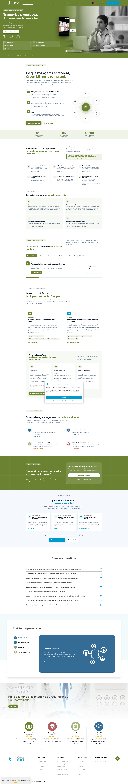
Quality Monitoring (62, 761)
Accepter (64, 397)
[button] (111, 738)
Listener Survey (94, 738)
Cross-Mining (47, 738)
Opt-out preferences (57, 400)
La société (41, 766)
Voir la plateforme (49, 123)
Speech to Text (37, 272)
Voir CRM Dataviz (32, 342)
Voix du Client (61, 766)
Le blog (40, 769)
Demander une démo (12, 31)
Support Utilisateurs (101, 764)
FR (95, 3)
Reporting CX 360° (62, 769)
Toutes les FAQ (73, 539)
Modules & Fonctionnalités (18, 55)
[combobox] (94, 2)
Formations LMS (61, 772)
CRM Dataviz (81, 769)
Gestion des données (63, 774)
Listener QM (25, 738)
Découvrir (47, 662)
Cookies (45, 781)
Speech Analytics (62, 764)
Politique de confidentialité (34, 781)
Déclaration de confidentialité (68, 400)
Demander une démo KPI (73, 342)
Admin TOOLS (81, 774)
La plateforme (42, 761)
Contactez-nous (113, 3)
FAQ (39, 772)
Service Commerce (100, 761)
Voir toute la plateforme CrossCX (84, 479)
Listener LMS (70, 738)
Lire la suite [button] (29, 747)
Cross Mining (81, 764)
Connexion (101, 3)
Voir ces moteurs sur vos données (40, 393)
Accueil (9, 55)
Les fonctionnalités (43, 764)
